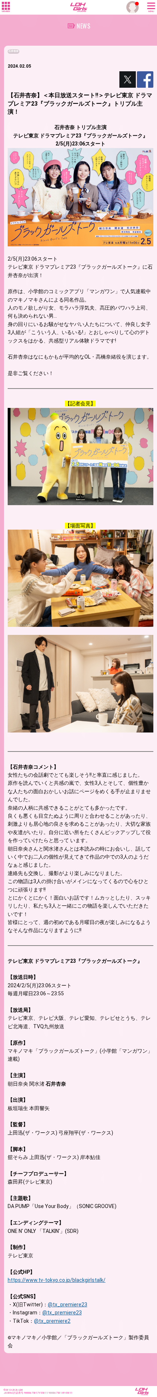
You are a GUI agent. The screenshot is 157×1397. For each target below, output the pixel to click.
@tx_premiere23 (67, 1304)
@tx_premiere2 (52, 1321)
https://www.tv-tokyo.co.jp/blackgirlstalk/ (57, 1280)
